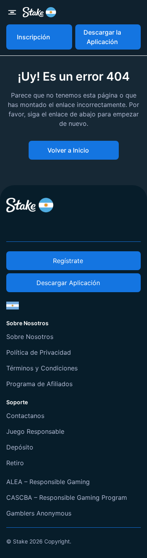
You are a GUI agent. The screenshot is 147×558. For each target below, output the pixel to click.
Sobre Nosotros (29, 337)
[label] (12, 305)
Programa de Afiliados (39, 384)
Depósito (19, 447)
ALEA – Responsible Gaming (48, 482)
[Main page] (39, 12)
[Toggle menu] (12, 12)
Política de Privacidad (38, 352)
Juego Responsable (35, 431)
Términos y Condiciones (42, 368)
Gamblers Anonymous (38, 513)
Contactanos (25, 416)
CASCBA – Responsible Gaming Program (66, 497)
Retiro (15, 463)
